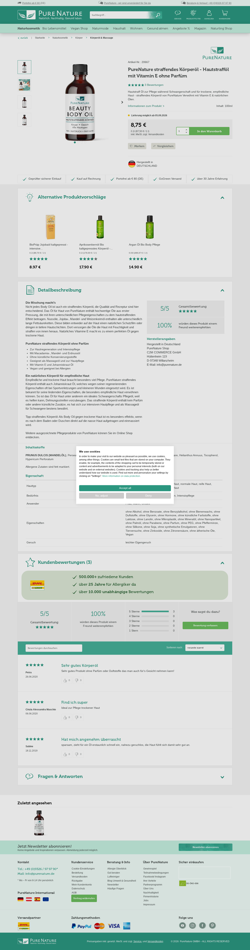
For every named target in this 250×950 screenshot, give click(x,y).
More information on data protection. (121, 476)
